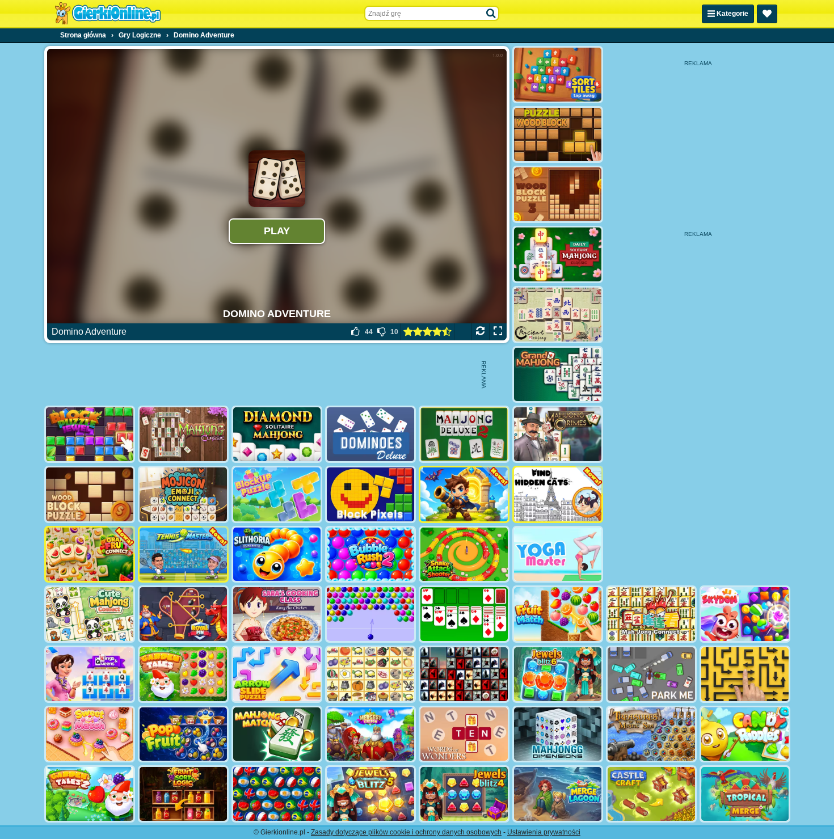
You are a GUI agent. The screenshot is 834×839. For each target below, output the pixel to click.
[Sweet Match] (89, 734)
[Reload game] (480, 331)
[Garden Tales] (183, 674)
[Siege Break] (464, 494)
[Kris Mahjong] (370, 674)
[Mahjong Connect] (651, 614)
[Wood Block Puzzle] (89, 494)
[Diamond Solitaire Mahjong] (276, 434)
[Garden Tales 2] (89, 794)
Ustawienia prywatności (543, 832)
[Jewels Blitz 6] (557, 674)
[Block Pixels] (370, 494)
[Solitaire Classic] (464, 614)
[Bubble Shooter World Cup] (276, 794)
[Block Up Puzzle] (276, 494)
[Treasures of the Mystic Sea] (651, 734)
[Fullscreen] (498, 331)
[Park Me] (651, 674)
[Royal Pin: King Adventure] (183, 614)
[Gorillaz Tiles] (464, 674)
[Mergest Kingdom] (370, 734)
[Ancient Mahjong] (557, 314)
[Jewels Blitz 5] (370, 794)
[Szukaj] (491, 13)
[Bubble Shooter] (370, 614)
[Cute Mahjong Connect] (89, 614)
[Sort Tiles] (557, 74)
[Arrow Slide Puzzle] (276, 674)
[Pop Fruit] (183, 734)
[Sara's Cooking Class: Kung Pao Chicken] (276, 614)
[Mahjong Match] (276, 734)
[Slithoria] (276, 554)
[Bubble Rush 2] (370, 554)
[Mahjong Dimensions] (557, 734)
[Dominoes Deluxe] (370, 434)
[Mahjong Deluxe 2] (464, 434)
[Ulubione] (767, 14)
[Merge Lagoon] (557, 794)
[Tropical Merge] (745, 794)
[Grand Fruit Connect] (89, 554)
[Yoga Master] (557, 554)
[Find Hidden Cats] (557, 494)
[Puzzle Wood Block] (557, 134)
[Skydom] (745, 614)
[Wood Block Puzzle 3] (557, 194)
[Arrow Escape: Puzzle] (745, 674)
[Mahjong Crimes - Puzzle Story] (557, 434)
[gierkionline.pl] (108, 14)
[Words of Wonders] (464, 734)
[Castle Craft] (651, 794)
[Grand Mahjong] (557, 374)
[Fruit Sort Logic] (183, 794)
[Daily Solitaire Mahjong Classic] (557, 254)
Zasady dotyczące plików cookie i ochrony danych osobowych (406, 832)
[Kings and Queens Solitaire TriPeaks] (89, 674)
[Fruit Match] (557, 614)
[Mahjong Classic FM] (183, 434)
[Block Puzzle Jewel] (89, 434)
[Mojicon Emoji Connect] (183, 494)
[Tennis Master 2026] (183, 554)
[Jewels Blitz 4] (464, 794)
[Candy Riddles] (745, 734)
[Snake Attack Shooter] (464, 554)
